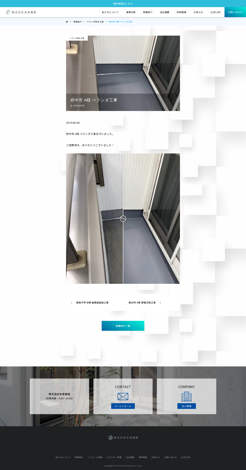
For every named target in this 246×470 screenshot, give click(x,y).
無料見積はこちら (123, 3)
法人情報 (186, 406)
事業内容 (131, 12)
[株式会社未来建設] (21, 12)
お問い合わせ (235, 12)
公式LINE (215, 12)
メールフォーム (123, 406)
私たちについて (110, 12)
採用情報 (181, 12)
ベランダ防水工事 (77, 38)
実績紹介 (148, 12)
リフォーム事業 (95, 457)
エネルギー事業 (114, 457)
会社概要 (165, 12)
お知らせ (198, 12)
